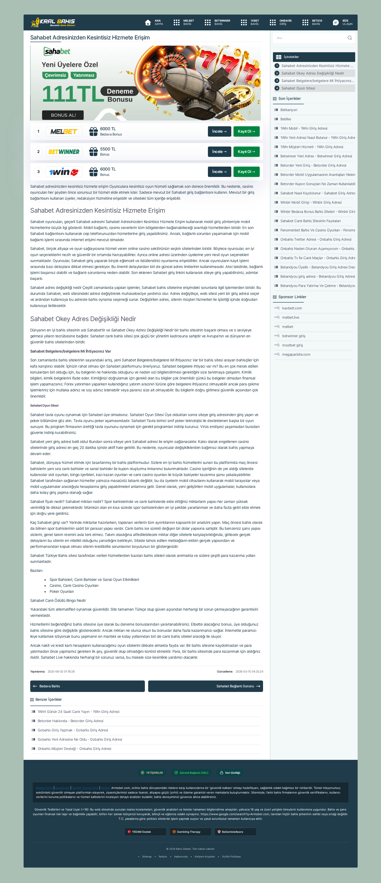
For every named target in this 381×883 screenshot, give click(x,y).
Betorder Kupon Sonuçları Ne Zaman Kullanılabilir (317, 184)
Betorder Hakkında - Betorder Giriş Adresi (70, 721)
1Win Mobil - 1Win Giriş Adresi (303, 128)
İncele (217, 131)
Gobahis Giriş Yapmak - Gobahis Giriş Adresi (73, 730)
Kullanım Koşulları (205, 856)
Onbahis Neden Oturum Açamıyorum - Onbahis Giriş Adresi (317, 248)
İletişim (163, 856)
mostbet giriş (292, 345)
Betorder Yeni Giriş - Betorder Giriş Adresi (313, 165)
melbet (287, 326)
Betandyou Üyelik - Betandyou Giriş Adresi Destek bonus (317, 267)
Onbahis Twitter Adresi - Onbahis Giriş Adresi (315, 239)
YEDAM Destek (141, 831)
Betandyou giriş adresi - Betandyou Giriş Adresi (317, 276)
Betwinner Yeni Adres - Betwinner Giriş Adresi (316, 156)
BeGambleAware (232, 831)
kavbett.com (292, 308)
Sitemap (147, 856)
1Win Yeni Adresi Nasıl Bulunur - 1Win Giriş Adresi (317, 137)
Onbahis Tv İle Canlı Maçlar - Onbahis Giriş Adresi (317, 258)
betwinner (62, 788)
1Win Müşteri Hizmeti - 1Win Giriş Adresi (311, 147)
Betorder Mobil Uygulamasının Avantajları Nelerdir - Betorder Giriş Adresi (317, 174)
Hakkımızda (181, 856)
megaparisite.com (296, 354)
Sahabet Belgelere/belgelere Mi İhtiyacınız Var (318, 80)
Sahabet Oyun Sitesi (298, 88)
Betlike (285, 119)
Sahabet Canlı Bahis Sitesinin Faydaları (310, 221)
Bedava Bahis (49, 686)
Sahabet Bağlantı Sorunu (235, 686)
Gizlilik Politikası (231, 856)
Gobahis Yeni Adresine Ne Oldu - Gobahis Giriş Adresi (80, 739)
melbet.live (290, 317)
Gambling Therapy (188, 831)
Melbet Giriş (44, 788)
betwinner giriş (293, 336)
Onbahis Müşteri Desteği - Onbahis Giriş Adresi (74, 748)
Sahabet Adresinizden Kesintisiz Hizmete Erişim (318, 65)
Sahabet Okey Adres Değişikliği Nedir (313, 73)
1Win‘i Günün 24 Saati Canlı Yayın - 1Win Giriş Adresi (79, 711)
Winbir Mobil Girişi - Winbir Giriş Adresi (311, 202)
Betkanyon (288, 110)
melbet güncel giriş (85, 788)
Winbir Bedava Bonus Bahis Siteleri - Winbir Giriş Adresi (317, 211)
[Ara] (350, 38)
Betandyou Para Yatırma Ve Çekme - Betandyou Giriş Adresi (317, 285)
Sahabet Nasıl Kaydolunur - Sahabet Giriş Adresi (317, 193)
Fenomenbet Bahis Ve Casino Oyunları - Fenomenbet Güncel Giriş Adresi (317, 230)
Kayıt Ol (244, 131)
